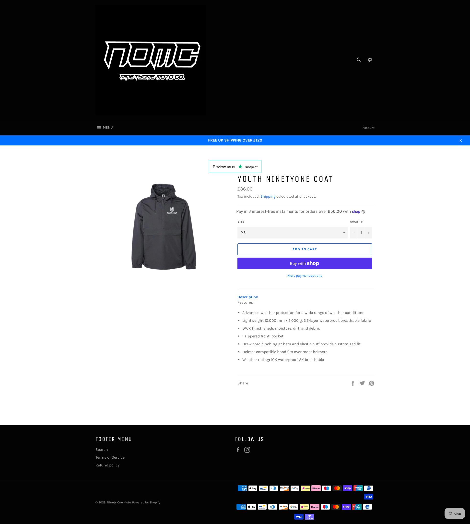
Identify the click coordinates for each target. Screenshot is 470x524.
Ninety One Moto (119, 502)
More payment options (304, 276)
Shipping (267, 196)
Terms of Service (110, 457)
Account (369, 128)
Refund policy (107, 465)
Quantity (357, 221)
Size (240, 221)
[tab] (306, 297)
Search (101, 449)
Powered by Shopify (146, 502)
